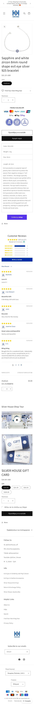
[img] (6, 272)
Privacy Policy (8, 623)
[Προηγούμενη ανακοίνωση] (4, 4)
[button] (4, 13)
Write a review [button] (17, 260)
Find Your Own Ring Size (12, 618)
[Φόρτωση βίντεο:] (17, 420)
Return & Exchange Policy (12, 587)
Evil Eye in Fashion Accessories (14, 578)
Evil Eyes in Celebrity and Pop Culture (16, 573)
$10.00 (6, 487)
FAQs (5, 609)
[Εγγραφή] (27, 651)
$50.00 (26, 487)
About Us (7, 605)
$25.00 (16, 487)
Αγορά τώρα (17, 138)
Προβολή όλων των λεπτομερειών (18, 530)
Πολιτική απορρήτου (20, 701)
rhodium (7, 83)
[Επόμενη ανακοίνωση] (30, 4)
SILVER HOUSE (12, 698)
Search (6, 614)
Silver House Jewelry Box (12, 592)
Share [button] (6, 223)
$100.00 (6, 492)
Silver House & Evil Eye (11, 583)
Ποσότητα (5, 96)
